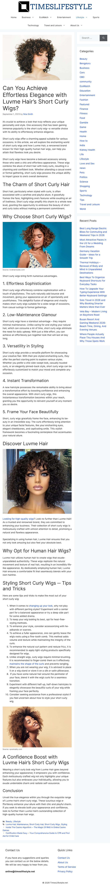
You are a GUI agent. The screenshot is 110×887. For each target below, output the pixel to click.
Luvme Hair (11, 824)
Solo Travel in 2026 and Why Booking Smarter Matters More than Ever (92, 303)
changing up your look (41, 605)
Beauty (9, 821)
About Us (74, 25)
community (85, 81)
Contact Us (64, 857)
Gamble (84, 122)
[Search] (103, 38)
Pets (82, 172)
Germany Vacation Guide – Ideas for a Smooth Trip (90, 254)
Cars (82, 72)
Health (83, 131)
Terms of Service (67, 867)
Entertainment (64, 17)
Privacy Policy (65, 871)
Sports (96, 17)
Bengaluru (85, 63)
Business (26, 17)
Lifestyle (80, 17)
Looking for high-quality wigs (18, 518)
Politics (83, 177)
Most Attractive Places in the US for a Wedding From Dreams (93, 243)
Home (13, 17)
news (82, 168)
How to (83, 140)
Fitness (83, 113)
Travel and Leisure (53, 25)
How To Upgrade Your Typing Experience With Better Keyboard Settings (93, 292)
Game (83, 127)
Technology (33, 25)
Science (84, 181)
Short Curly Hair (36, 824)
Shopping (85, 186)
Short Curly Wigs (52, 824)
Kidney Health (87, 150)
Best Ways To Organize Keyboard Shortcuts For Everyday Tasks (92, 280)
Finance (84, 109)
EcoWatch (43, 17)
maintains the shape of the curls (27, 664)
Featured (84, 104)
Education (85, 90)
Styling (64, 824)
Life (82, 154)
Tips (82, 200)
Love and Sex (87, 163)
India (82, 145)
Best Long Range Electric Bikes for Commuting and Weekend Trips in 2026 (93, 232)
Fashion (84, 99)
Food (82, 118)
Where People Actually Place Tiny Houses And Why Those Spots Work (92, 337)
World (83, 209)
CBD (82, 77)
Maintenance (22, 824)
